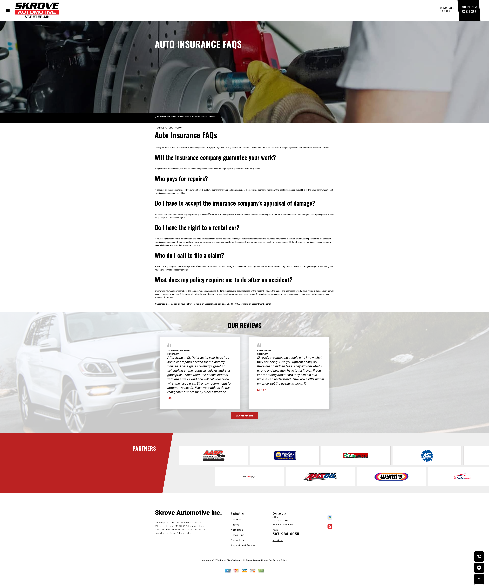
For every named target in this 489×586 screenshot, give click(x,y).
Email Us (278, 540)
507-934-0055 (468, 11)
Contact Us (237, 540)
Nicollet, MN (262, 354)
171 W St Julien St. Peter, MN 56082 (191, 117)
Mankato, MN (173, 354)
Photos (235, 524)
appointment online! (261, 304)
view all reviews (244, 415)
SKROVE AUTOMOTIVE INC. (169, 128)
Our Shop (236, 519)
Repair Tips (237, 535)
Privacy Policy (280, 560)
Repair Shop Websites (231, 560)
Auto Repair (237, 529)
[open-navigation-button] (8, 10)
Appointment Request (243, 545)
